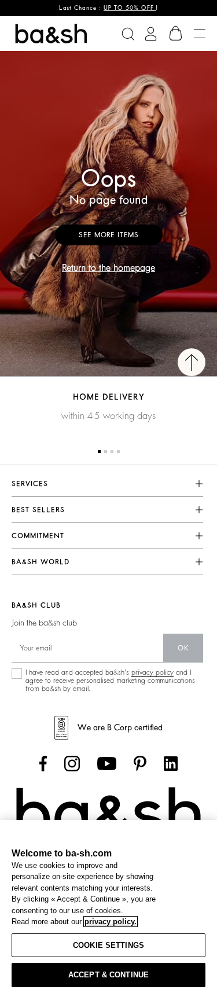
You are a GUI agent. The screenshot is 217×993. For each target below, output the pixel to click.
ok (183, 648)
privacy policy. (110, 921)
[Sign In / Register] (151, 34)
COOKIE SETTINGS (108, 945)
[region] (108, 906)
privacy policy (152, 672)
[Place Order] (176, 33)
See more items (109, 234)
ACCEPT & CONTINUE (108, 974)
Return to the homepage (108, 268)
